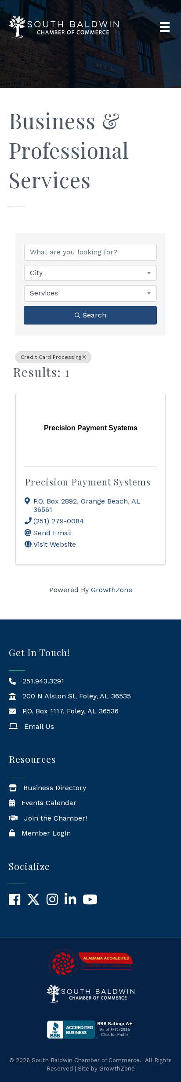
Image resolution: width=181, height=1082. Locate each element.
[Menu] (165, 27)
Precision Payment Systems (88, 481)
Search (94, 315)
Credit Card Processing (51, 357)
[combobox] (90, 273)
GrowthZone (111, 590)
